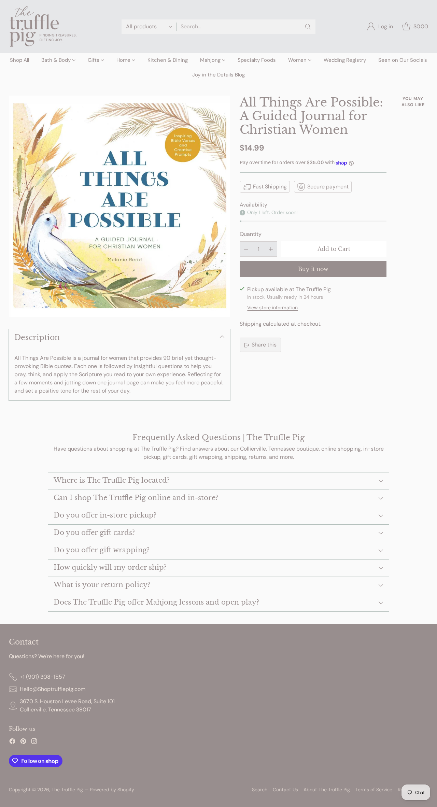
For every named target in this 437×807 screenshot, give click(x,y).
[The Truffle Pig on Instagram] (34, 742)
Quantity (251, 234)
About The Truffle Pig (327, 790)
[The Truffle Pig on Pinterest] (23, 742)
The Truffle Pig (67, 790)
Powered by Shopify (112, 790)
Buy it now (313, 269)
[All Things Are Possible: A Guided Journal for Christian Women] (119, 206)
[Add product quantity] (271, 249)
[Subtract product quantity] (246, 249)
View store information (272, 308)
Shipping (251, 324)
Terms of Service (373, 790)
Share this (264, 345)
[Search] (307, 26)
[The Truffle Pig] (43, 26)
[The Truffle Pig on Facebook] (12, 742)
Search (259, 790)
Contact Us (285, 790)
